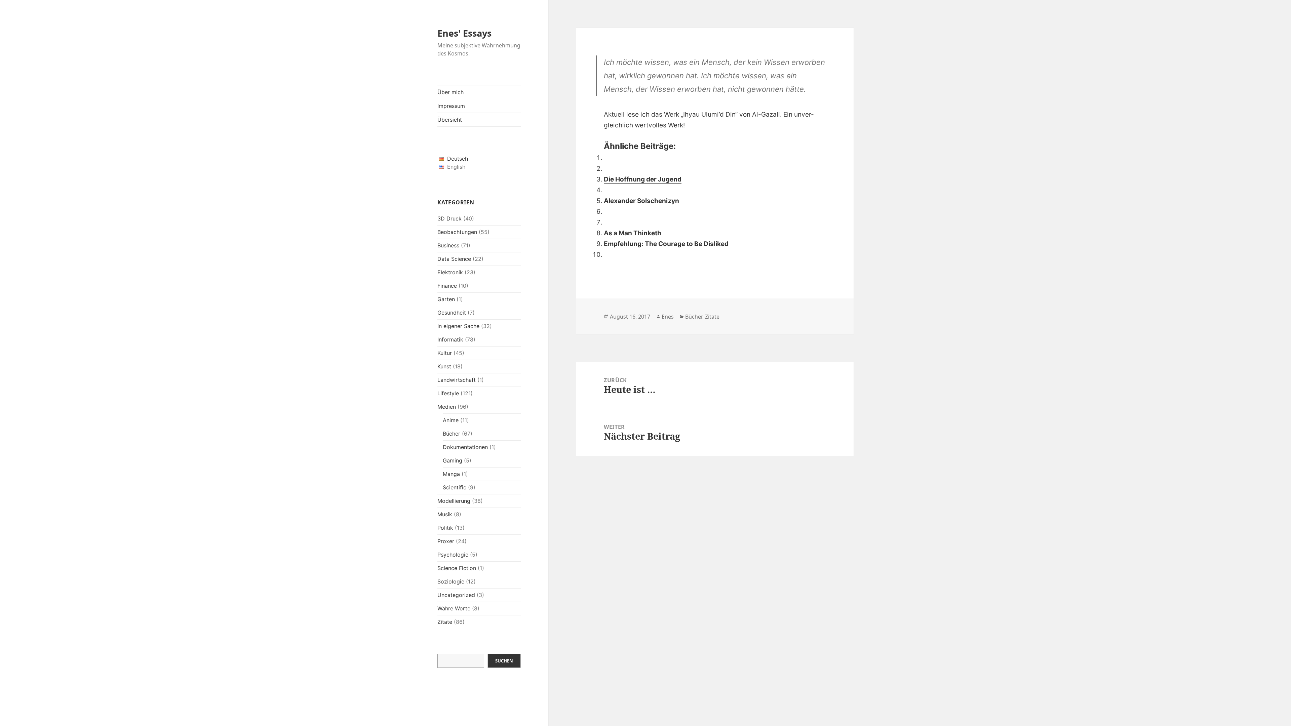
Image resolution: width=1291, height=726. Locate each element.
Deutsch (457, 158)
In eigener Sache (458, 326)
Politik (445, 527)
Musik (444, 514)
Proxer (445, 541)
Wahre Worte (453, 608)
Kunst (444, 366)
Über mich (450, 92)
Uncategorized (456, 595)
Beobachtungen (457, 232)
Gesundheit (451, 312)
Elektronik (450, 272)
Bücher (451, 433)
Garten (446, 299)
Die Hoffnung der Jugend (642, 179)
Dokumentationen (465, 447)
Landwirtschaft (456, 379)
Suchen (504, 661)
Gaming (452, 460)
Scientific (454, 487)
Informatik (450, 339)
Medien (446, 406)
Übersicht (449, 119)
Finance (447, 285)
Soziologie (450, 581)
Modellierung (453, 500)
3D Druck (449, 218)
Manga (451, 474)
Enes (668, 316)
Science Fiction (456, 568)
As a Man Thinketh (632, 233)
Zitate (444, 621)
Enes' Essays (464, 33)
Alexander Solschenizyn (641, 201)
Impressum (451, 106)
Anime (451, 420)
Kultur (444, 353)
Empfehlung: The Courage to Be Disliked (666, 244)
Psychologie (452, 554)
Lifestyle (448, 393)
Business (448, 245)
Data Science (454, 258)
